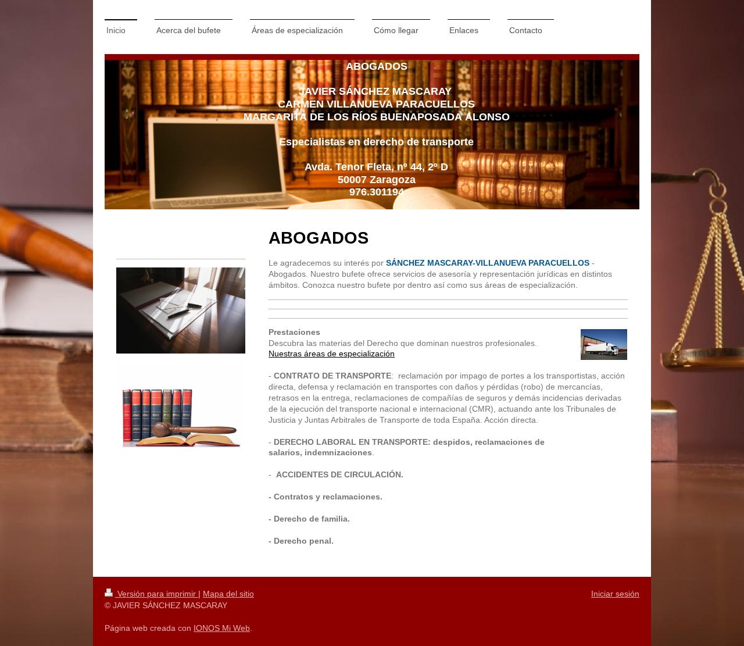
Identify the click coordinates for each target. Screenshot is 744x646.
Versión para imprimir (156, 593)
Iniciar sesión (615, 593)
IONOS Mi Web (222, 628)
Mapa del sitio (228, 593)
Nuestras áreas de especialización (332, 353)
